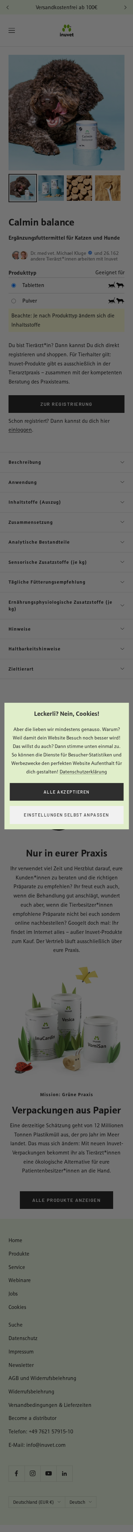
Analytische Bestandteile (39, 541)
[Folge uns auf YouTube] (48, 1473)
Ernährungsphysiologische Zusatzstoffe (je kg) (60, 605)
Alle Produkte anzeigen (66, 1200)
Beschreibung (25, 462)
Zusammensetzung (31, 522)
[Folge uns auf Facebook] (16, 1473)
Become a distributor (32, 1418)
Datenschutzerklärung (83, 771)
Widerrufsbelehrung (31, 1391)
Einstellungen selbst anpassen (66, 814)
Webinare (20, 1280)
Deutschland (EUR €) (33, 1502)
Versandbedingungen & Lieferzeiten (50, 1405)
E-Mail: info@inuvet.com (37, 1445)
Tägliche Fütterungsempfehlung (47, 581)
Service (17, 1267)
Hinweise (20, 628)
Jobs (13, 1293)
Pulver (29, 300)
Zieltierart (21, 668)
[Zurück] (8, 7)
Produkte (19, 1253)
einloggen (20, 429)
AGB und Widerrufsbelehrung (42, 1378)
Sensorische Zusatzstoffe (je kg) (48, 562)
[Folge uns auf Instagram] (32, 1473)
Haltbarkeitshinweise (35, 648)
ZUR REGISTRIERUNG (66, 404)
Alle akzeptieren (67, 791)
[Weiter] (125, 7)
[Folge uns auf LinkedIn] (64, 1473)
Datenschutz (23, 1338)
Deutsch (77, 1502)
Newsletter (21, 1365)
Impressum (21, 1351)
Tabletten (33, 285)
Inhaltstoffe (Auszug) (35, 501)
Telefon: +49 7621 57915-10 (41, 1431)
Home (15, 1240)
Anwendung (23, 482)
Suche (16, 1324)
